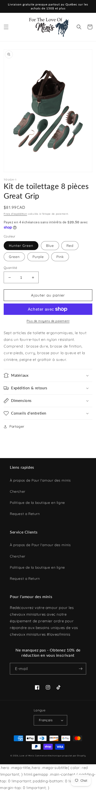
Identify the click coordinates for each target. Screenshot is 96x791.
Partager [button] (16, 426)
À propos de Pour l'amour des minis (40, 480)
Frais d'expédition (15, 213)
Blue (50, 245)
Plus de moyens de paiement (48, 321)
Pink (60, 257)
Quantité (10, 268)
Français (45, 720)
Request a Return (25, 514)
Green (14, 257)
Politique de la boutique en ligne (37, 502)
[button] (6, 27)
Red (69, 245)
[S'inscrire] (80, 669)
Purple (38, 257)
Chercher (17, 491)
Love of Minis (26, 755)
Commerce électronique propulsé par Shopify (60, 755)
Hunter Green (21, 245)
